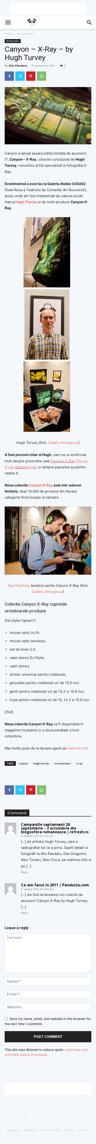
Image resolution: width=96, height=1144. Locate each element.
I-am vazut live (50, 1130)
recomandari (25, 34)
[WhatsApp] (41, 76)
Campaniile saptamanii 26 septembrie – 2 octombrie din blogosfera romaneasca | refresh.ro (55, 828)
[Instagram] (54, 1115)
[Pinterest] (30, 76)
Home (9, 34)
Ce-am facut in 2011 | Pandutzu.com (55, 885)
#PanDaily (30, 1130)
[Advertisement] (48, 8)
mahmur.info (78, 748)
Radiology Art (26, 467)
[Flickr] (41, 1115)
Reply (24, 872)
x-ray (79, 763)
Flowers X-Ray (63, 461)
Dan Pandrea (18, 585)
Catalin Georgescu (63, 442)
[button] (7, 22)
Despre (69, 1130)
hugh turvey (41, 763)
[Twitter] (20, 76)
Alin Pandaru (18, 65)
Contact (84, 1130)
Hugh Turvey (26, 202)
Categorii (13, 1130)
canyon (23, 763)
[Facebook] (9, 76)
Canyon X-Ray (41, 485)
